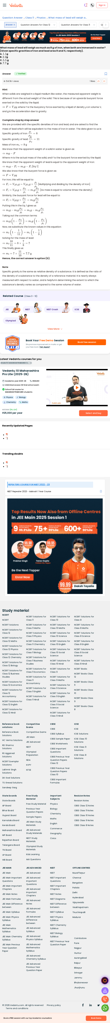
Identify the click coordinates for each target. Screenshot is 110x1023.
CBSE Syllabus (57, 733)
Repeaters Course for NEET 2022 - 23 (29, 484)
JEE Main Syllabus (11, 912)
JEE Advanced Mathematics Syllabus (33, 947)
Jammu (78, 977)
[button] (12, 309)
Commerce (56, 828)
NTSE (28, 769)
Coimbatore (80, 938)
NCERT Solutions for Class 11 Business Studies (36, 660)
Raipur (77, 962)
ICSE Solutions (81, 733)
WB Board (7, 859)
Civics (53, 838)
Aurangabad (80, 957)
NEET (28, 747)
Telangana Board (11, 845)
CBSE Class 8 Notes (84, 825)
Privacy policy (54, 1005)
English (53, 823)
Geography (56, 833)
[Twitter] (98, 1005)
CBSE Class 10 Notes (84, 815)
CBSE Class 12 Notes (84, 805)
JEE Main (30, 737)
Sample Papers (34, 817)
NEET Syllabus (57, 912)
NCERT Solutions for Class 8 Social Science (84, 652)
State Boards (8, 800)
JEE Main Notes (9, 894)
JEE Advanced (33, 742)
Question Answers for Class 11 (75, 24)
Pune (76, 943)
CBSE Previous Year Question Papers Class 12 (60, 760)
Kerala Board (8, 825)
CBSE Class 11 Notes (84, 810)
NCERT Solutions (10, 624)
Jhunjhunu (79, 987)
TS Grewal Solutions (12, 782)
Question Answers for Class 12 (35, 24)
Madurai (76, 917)
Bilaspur (78, 967)
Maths (53, 818)
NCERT (5, 619)
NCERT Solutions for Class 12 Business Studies (12, 673)
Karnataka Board (10, 820)
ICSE (76, 728)
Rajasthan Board (10, 840)
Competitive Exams (36, 732)
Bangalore (77, 882)
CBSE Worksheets (59, 743)
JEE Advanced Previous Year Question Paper (34, 967)
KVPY (28, 764)
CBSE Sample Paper (60, 738)
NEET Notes (55, 894)
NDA (28, 760)
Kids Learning (33, 854)
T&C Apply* (44, 347)
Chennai (76, 877)
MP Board (7, 835)
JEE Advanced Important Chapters (33, 892)
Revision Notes (81, 800)
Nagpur (77, 948)
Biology (53, 808)
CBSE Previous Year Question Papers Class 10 (60, 771)
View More (53, 329)
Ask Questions (33, 859)
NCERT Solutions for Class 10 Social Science (60, 652)
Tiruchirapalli (79, 912)
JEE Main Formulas (11, 899)
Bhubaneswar (81, 982)
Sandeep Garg (9, 787)
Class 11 (29, 18)
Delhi (74, 892)
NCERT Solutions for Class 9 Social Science (60, 704)
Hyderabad (78, 897)
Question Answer (12, 18)
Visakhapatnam (80, 907)
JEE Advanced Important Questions (33, 881)
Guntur (77, 953)
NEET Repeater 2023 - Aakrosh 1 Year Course (29, 491)
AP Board (6, 805)
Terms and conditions (17, 1008)
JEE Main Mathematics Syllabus (9, 928)
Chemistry (55, 813)
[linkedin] (90, 1005)
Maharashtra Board (12, 830)
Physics (41, 18)
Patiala (75, 887)
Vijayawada (78, 902)
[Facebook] (83, 1005)
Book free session (87, 342)
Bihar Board (8, 810)
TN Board (6, 849)
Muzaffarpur (78, 872)
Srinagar (78, 972)
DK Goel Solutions (11, 777)
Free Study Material (36, 803)
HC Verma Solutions (12, 740)
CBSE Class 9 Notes (84, 820)
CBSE (52, 728)
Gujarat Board (9, 815)
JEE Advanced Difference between (33, 920)
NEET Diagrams (57, 899)
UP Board (6, 855)
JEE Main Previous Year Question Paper (11, 947)
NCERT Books (80, 668)
